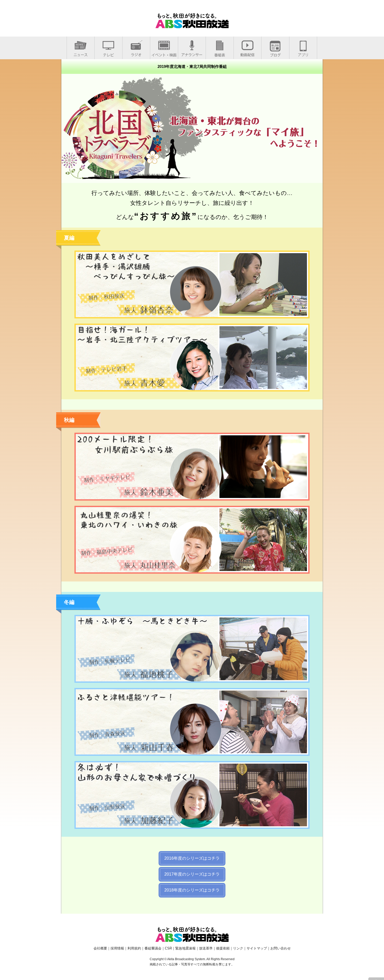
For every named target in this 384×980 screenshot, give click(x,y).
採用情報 (117, 948)
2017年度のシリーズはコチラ (192, 874)
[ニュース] (80, 53)
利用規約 (134, 948)
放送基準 (206, 948)
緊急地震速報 (185, 948)
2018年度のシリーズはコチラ (192, 890)
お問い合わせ (280, 948)
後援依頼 (223, 948)
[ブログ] (275, 54)
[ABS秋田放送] (192, 25)
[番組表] (220, 54)
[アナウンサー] (192, 53)
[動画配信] (247, 53)
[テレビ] (108, 54)
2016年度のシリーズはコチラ (192, 858)
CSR (168, 948)
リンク (238, 948)
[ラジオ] (136, 53)
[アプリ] (303, 53)
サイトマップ (257, 948)
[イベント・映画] (164, 54)
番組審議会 (152, 948)
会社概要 (100, 948)
